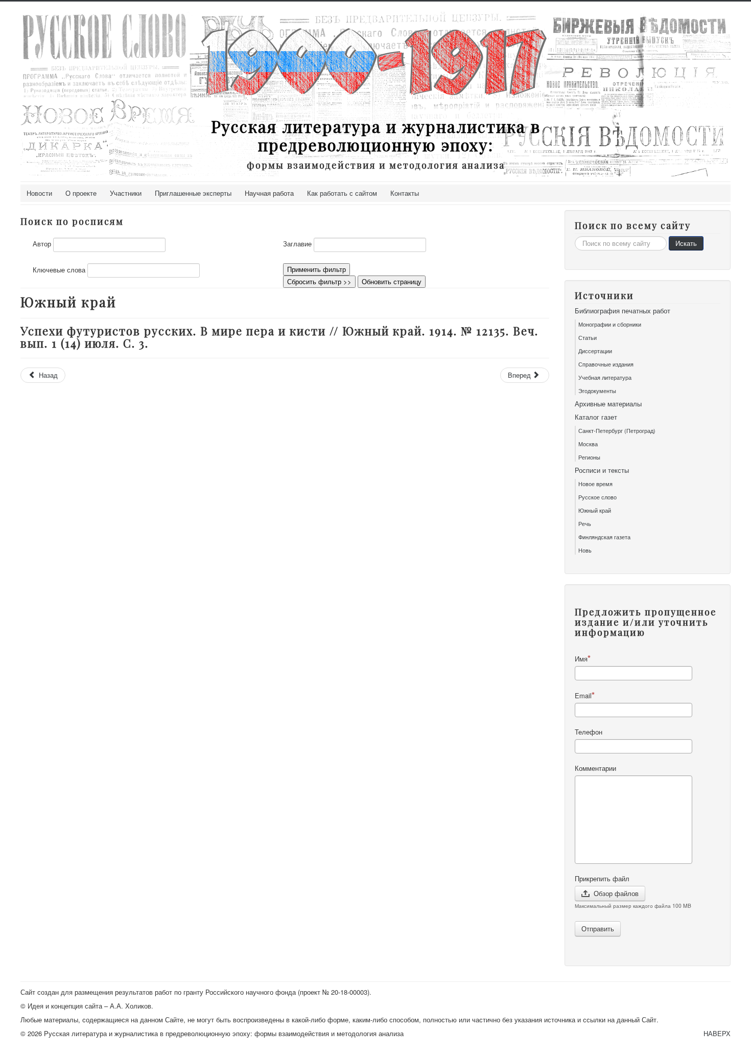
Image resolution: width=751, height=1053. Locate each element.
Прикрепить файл (602, 878)
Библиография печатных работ (622, 310)
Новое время (595, 483)
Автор (42, 243)
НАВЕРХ (717, 1033)
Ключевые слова (59, 269)
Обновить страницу (391, 281)
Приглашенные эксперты (193, 193)
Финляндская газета (604, 537)
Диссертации (595, 351)
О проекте (81, 193)
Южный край (594, 510)
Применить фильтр (316, 269)
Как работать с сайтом (342, 193)
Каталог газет (596, 417)
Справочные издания (605, 364)
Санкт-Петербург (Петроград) (616, 430)
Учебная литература (604, 377)
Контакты (404, 193)
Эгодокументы (597, 390)
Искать (686, 243)
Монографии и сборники (609, 324)
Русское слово (597, 497)
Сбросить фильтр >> (319, 281)
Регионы (589, 457)
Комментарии (595, 768)
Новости (39, 193)
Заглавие (297, 243)
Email (583, 695)
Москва (588, 444)
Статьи (587, 337)
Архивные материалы (608, 403)
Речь (584, 523)
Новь (585, 550)
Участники (126, 193)
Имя (581, 658)
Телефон (588, 732)
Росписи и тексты (602, 470)
